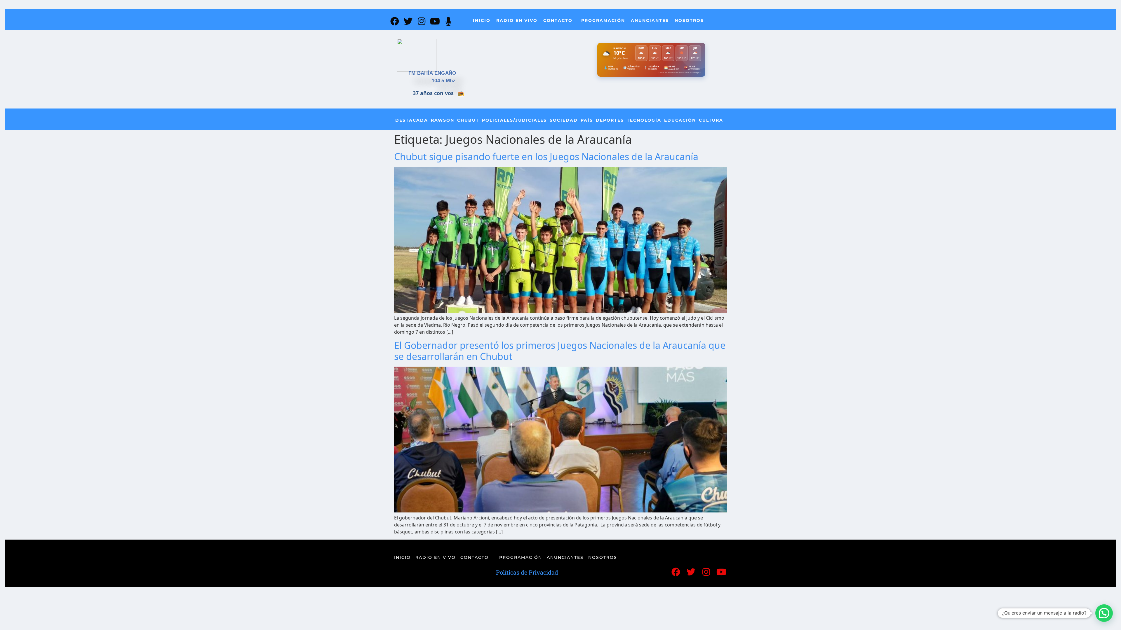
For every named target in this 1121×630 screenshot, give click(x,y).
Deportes (610, 120)
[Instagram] (421, 21)
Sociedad (564, 120)
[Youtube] (435, 21)
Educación (680, 120)
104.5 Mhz (444, 80)
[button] (1104, 613)
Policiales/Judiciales (514, 120)
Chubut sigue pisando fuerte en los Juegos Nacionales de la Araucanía (546, 156)
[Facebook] (394, 21)
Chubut (468, 120)
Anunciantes (650, 20)
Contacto (557, 20)
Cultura (711, 120)
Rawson (442, 120)
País (587, 120)
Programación (603, 20)
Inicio (481, 20)
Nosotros (689, 20)
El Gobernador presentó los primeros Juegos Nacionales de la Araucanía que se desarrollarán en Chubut (559, 351)
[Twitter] (408, 21)
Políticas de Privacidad (527, 572)
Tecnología (644, 120)
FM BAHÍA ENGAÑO (432, 73)
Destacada (411, 120)
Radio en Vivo (516, 20)
